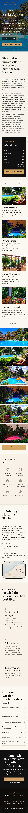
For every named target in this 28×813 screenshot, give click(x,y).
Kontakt (20, 803)
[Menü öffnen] (24, 3)
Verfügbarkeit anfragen (14, 171)
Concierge (8, 803)
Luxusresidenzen (14, 801)
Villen (6, 801)
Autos (22, 801)
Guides (14, 803)
